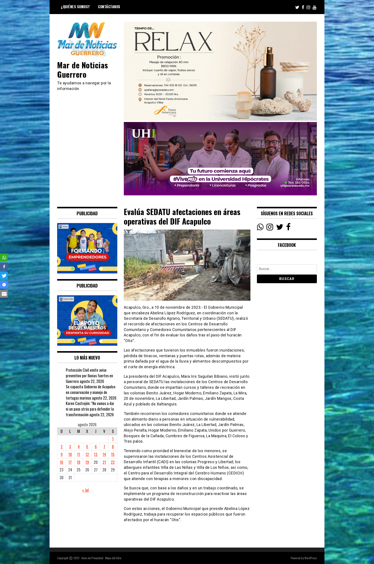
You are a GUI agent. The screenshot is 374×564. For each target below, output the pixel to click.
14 (104, 454)
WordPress (310, 558)
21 (104, 462)
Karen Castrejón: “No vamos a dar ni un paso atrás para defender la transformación (90, 408)
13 (95, 454)
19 (87, 462)
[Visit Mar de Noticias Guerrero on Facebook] (288, 228)
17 (70, 462)
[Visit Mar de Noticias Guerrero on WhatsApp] (260, 228)
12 (87, 454)
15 (112, 454)
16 (61, 462)
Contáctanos (109, 6)
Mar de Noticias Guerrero (82, 69)
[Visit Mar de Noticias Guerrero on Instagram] (269, 228)
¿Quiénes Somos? (75, 6)
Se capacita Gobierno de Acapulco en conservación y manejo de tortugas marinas (90, 392)
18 (78, 462)
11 (78, 454)
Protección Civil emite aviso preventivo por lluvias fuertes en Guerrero (89, 375)
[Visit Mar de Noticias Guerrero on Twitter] (279, 228)
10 (70, 454)
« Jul (85, 490)
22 (113, 462)
